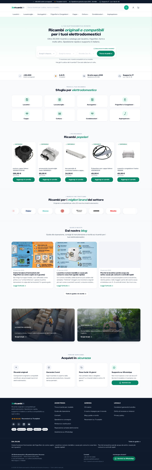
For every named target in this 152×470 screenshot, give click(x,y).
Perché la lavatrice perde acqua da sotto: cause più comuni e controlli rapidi (117, 446)
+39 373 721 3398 (89, 457)
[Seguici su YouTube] (29, 424)
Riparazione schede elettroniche (66, 428)
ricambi (17, 7)
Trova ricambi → (105, 53)
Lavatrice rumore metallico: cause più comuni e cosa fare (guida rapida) (76, 446)
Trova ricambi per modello (63, 407)
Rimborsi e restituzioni (62, 424)
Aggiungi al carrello (23, 179)
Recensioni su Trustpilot (93, 419)
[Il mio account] (133, 7)
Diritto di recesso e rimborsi (124, 411)
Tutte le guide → (135, 441)
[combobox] (76, 8)
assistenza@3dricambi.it (91, 459)
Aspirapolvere (112, 14)
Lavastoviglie (28, 14)
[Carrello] (138, 7)
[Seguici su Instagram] (19, 424)
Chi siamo (87, 407)
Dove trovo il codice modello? (104, 48)
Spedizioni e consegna (62, 419)
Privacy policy (119, 415)
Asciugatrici (41, 14)
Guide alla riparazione (62, 411)
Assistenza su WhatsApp (63, 432)
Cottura (85, 14)
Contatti (57, 415)
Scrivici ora (126, 383)
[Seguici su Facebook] (13, 424)
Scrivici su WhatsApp (125, 458)
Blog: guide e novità (91, 415)
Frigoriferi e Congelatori (59, 14)
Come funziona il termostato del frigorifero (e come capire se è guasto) (32, 446)
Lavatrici (16, 14)
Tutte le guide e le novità (76, 294)
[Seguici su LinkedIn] (24, 424)
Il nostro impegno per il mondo (95, 411)
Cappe (75, 14)
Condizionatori (97, 14)
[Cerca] (126, 7)
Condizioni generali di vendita (124, 407)
